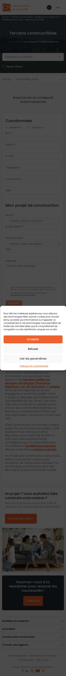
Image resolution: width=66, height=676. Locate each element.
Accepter (33, 339)
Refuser (33, 349)
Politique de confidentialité (34, 366)
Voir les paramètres (33, 358)
